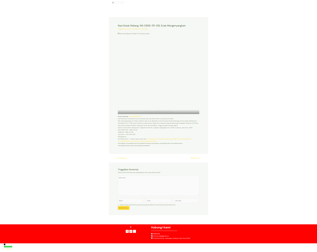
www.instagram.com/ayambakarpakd (180, 139)
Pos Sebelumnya (121, 158)
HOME (163, 6)
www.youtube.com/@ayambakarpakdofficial (143, 141)
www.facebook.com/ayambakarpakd (157, 139)
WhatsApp (8, 246)
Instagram (8, 249)
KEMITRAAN (198, 6)
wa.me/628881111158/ (134, 116)
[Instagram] (4, 249)
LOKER (191, 6)
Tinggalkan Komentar (124, 29)
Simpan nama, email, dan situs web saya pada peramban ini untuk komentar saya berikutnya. (148, 205)
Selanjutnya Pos (196, 158)
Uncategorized (136, 29)
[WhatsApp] (4, 246)
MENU (178, 6)
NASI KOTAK (170, 6)
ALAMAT (184, 6)
